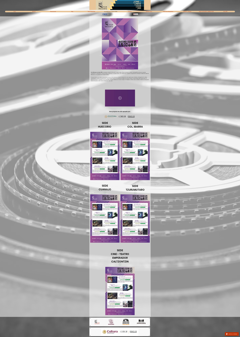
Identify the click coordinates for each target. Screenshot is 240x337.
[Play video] (120, 98)
